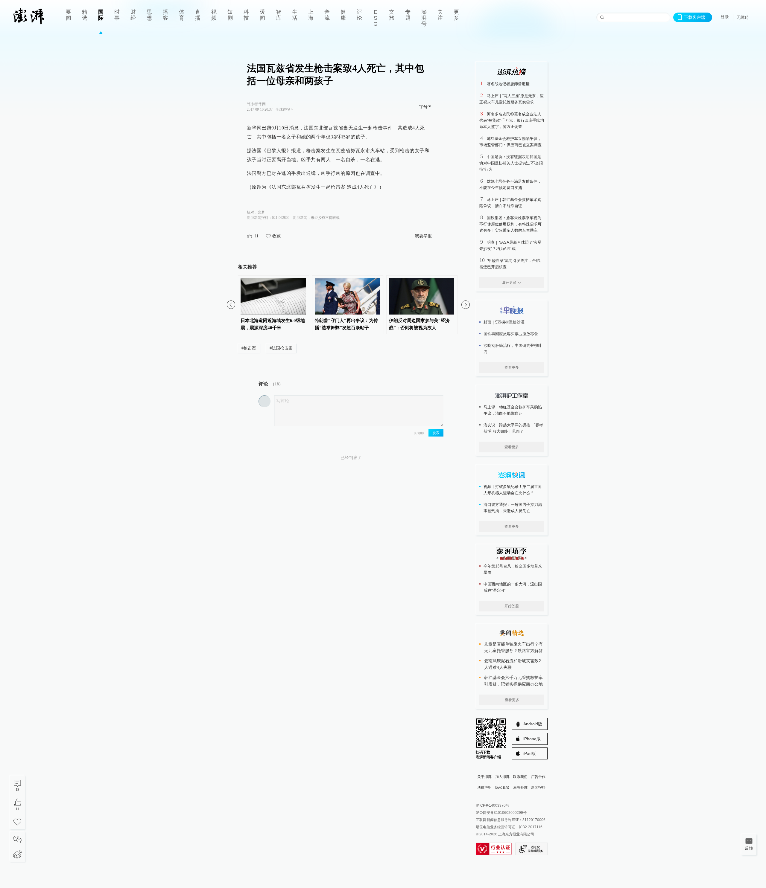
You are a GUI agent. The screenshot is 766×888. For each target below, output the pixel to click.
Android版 (532, 723)
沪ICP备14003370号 (492, 805)
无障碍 (742, 17)
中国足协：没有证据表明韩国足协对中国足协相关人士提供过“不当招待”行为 (511, 163)
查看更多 (511, 367)
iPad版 (529, 753)
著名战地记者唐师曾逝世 (508, 84)
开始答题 (511, 606)
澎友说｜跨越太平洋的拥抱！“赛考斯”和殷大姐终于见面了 (513, 428)
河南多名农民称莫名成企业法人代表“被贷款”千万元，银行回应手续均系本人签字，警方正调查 (511, 120)
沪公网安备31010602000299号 (501, 813)
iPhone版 (532, 738)
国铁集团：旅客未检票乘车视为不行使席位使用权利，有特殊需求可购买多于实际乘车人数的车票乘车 (510, 224)
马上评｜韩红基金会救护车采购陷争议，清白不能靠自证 (513, 410)
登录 (725, 17)
